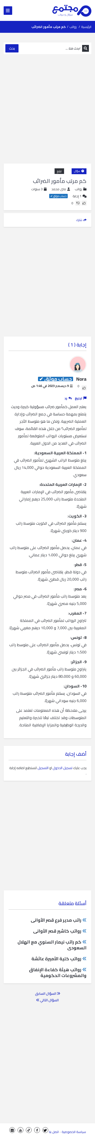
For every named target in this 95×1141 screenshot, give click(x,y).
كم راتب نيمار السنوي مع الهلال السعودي (52, 945)
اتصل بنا (54, 1132)
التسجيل (43, 768)
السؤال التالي (49, 1000)
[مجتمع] (71, 10)
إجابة (77, 196)
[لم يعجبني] (78, 203)
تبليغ (59, 171)
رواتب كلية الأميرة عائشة (56, 959)
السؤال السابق (46, 993)
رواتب (73, 27)
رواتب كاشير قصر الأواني (57, 931)
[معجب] (84, 203)
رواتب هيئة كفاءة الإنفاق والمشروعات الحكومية (57, 972)
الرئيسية (86, 27)
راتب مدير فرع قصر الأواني (56, 920)
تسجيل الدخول (62, 768)
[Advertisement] (47, 108)
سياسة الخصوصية (74, 1132)
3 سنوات (37, 189)
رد (66, 398)
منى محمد (58, 189)
